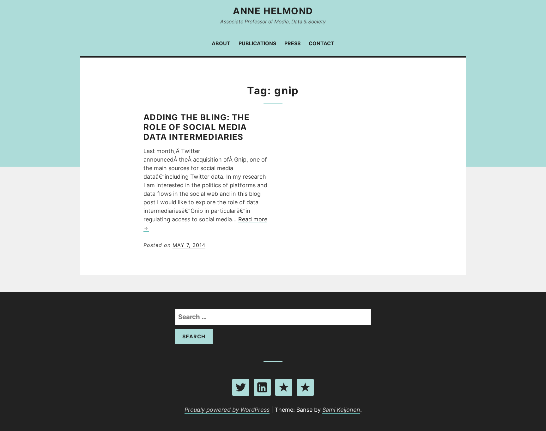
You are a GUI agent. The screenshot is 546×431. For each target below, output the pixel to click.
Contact (321, 43)
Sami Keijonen (341, 409)
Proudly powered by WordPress (227, 409)
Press (292, 43)
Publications (257, 43)
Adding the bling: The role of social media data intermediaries (196, 127)
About (221, 43)
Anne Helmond (273, 10)
